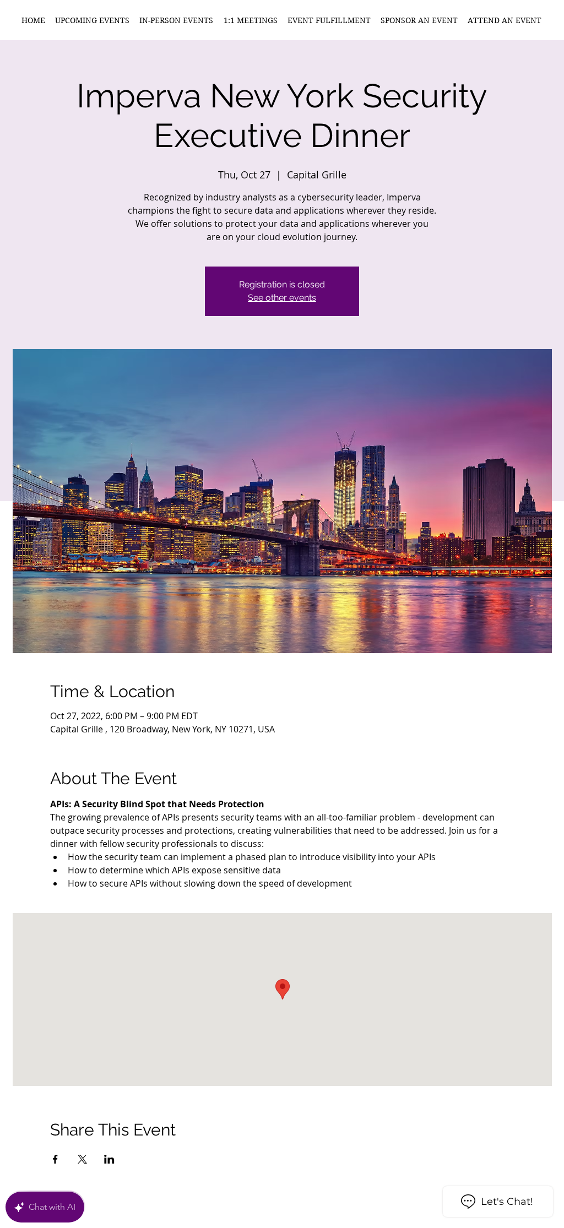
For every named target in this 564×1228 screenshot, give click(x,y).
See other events (282, 297)
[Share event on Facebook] (55, 1159)
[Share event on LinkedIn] (109, 1159)
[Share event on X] (82, 1159)
